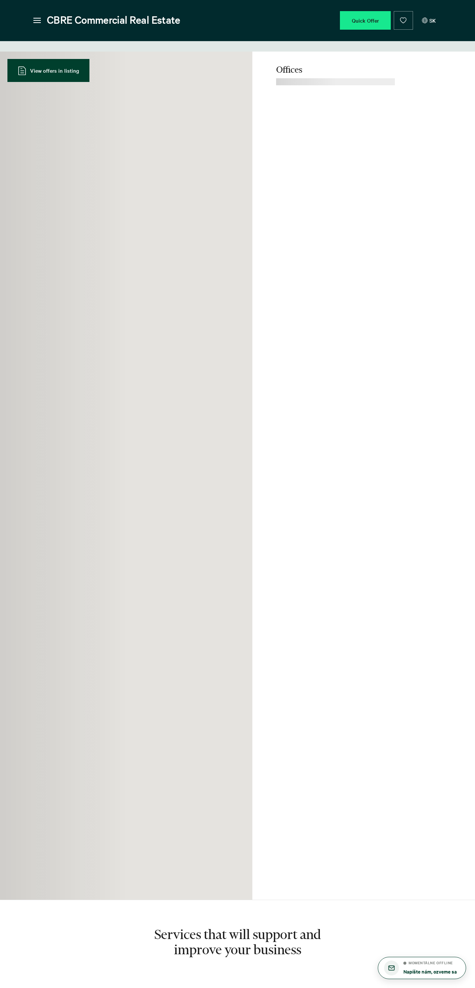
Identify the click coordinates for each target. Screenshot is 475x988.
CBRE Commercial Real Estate (113, 19)
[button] (422, 968)
